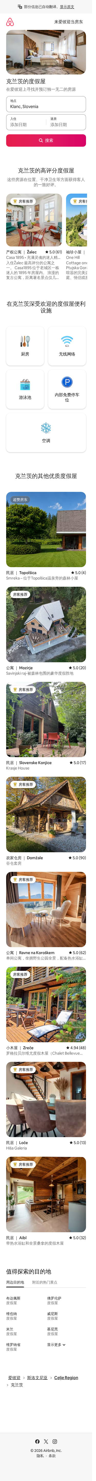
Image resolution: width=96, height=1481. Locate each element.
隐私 (40, 1455)
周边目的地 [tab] (15, 1282)
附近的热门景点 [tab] (44, 1282)
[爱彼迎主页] (10, 22)
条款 (52, 1455)
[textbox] (26, 124)
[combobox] (46, 106)
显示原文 (67, 6)
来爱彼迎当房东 (68, 21)
